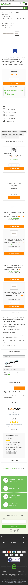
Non (13, 453)
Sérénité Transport (11, 112)
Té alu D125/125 (7, 153)
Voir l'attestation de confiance (14, 413)
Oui (8, 453)
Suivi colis (8, 106)
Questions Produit (18, 134)
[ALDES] (14, 50)
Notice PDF (14, 136)
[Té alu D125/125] (14, 149)
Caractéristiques (6, 134)
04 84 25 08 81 (10, 0)
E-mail (3, 518)
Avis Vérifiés (5, 136)
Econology (8, 571)
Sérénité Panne (10, 115)
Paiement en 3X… (10, 121)
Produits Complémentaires (9, 131)
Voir (14, 197)
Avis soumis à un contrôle (13, 414)
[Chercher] (25, 8)
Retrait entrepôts (10, 109)
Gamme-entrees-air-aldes (9, 468)
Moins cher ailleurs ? (14, 86)
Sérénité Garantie (10, 118)
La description (22, 131)
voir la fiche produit (14, 159)
